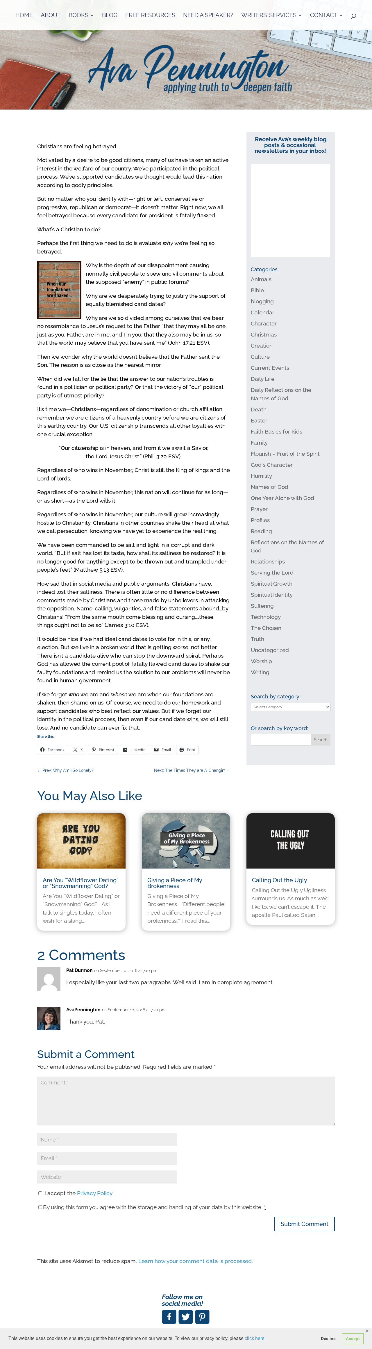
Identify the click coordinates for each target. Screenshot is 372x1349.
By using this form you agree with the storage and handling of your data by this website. (154, 1207)
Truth (257, 639)
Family (259, 442)
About (51, 16)
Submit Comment (304, 1224)
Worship (261, 661)
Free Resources (150, 16)
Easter (259, 420)
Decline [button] (328, 1338)
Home (24, 16)
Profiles (260, 520)
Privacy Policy (94, 1193)
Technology (266, 617)
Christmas (264, 334)
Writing (260, 672)
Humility (261, 476)
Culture (260, 356)
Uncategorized (270, 650)
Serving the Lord (272, 572)
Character (264, 323)
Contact (323, 16)
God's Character (272, 465)
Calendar (262, 312)
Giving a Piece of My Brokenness (174, 883)
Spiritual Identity (272, 594)
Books (78, 16)
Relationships (268, 561)
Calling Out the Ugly (279, 880)
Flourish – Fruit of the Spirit (285, 453)
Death (259, 409)
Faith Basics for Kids (276, 431)
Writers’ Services (268, 16)
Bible (257, 290)
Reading (261, 531)
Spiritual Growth (271, 583)
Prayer (259, 509)
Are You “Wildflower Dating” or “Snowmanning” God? (81, 883)
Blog (109, 16)
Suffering (262, 606)
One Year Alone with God (282, 498)
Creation (262, 345)
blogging (262, 301)
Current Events (270, 367)
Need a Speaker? (208, 16)
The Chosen (266, 628)
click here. (255, 1338)
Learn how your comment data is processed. (195, 1261)
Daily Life (262, 379)
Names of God (269, 487)
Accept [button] (353, 1338)
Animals (261, 279)
